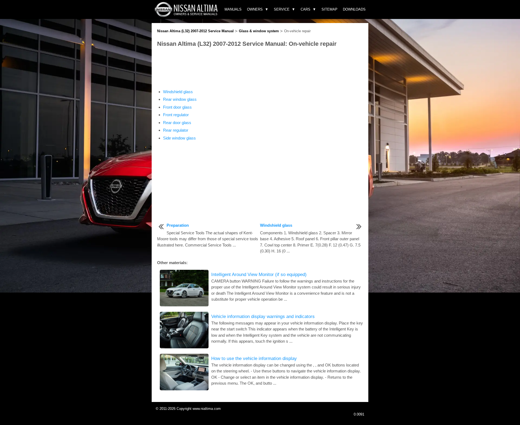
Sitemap (329, 9)
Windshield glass (178, 91)
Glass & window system (259, 31)
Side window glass (179, 138)
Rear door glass (177, 122)
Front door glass (177, 107)
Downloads (354, 9)
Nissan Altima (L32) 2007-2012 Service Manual (195, 31)
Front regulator (176, 114)
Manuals (233, 9)
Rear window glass (180, 99)
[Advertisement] (260, 68)
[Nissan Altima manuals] (187, 15)
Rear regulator (175, 130)
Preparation (178, 225)
